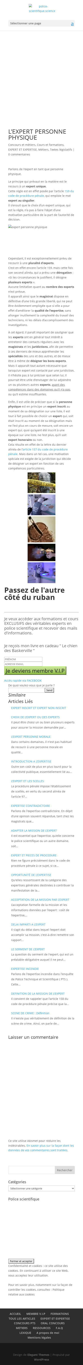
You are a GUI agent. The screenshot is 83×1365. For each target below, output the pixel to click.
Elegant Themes (38, 1355)
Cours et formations (50, 145)
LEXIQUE (25, 1333)
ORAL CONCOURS (53, 1323)
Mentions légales (39, 1337)
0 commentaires (19, 154)
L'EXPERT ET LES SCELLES (27, 781)
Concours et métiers (21, 145)
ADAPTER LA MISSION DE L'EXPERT (34, 830)
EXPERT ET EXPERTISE (22, 149)
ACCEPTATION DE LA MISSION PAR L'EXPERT (40, 900)
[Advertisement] (41, 74)
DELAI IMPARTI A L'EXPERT (28, 924)
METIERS (22, 1328)
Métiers (43, 149)
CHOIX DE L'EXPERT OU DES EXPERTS (35, 717)
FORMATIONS (60, 1314)
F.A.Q (59, 1328)
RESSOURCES (42, 1328)
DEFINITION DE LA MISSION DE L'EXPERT (38, 993)
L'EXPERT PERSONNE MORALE (31, 737)
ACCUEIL (15, 1314)
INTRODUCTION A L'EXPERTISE (31, 761)
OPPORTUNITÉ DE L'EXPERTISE (31, 875)
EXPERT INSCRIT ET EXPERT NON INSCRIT (38, 708)
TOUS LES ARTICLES (22, 1318)
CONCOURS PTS (24, 1323)
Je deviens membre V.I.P (35, 670)
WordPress (41, 1359)
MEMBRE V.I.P (35, 1314)
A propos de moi (47, 1333)
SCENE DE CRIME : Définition (30, 1013)
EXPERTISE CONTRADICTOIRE (30, 806)
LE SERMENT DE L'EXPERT (28, 949)
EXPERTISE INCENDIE (25, 969)
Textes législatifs (61, 149)
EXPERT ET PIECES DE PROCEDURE (34, 855)
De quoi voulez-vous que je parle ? (31, 685)
